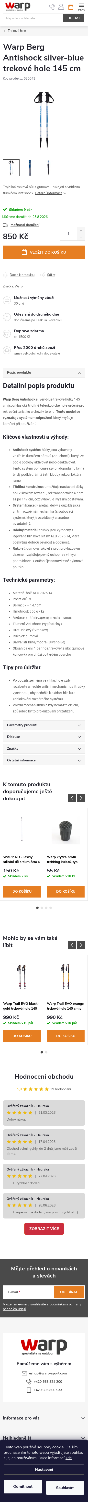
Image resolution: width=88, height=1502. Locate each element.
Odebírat (69, 1292)
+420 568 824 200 (48, 1381)
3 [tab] (46, 908)
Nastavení (44, 1469)
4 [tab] (50, 908)
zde (69, 1458)
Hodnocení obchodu (44, 1076)
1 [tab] (37, 908)
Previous (72, 798)
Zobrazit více (44, 1228)
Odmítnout (23, 1486)
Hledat (73, 18)
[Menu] (81, 6)
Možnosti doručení (25, 225)
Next (81, 798)
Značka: (13, 286)
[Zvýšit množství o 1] (81, 230)
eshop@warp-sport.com (48, 1373)
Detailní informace (48, 193)
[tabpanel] (22, 854)
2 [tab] (42, 908)
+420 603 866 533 (48, 1390)
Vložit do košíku (48, 252)
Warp (7, 399)
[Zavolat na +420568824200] (52, 7)
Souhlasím (65, 1487)
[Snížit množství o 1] (81, 237)
